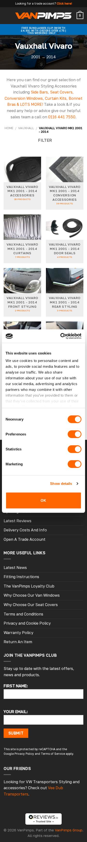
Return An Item (18, 641)
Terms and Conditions (23, 614)
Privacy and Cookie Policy (27, 623)
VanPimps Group (68, 830)
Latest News (15, 567)
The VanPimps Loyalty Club (29, 586)
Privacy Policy (24, 753)
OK (43, 500)
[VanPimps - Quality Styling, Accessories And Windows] (43, 16)
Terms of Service (53, 753)
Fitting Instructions (21, 576)
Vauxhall (26, 128)
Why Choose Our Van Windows (32, 595)
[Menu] (6, 15)
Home (9, 128)
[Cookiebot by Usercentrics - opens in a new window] (61, 336)
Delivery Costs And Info (25, 530)
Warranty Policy (18, 632)
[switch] (74, 434)
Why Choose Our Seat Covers (31, 604)
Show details (61, 483)
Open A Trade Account (24, 539)
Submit (16, 733)
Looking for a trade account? (35, 3)
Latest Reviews (17, 520)
